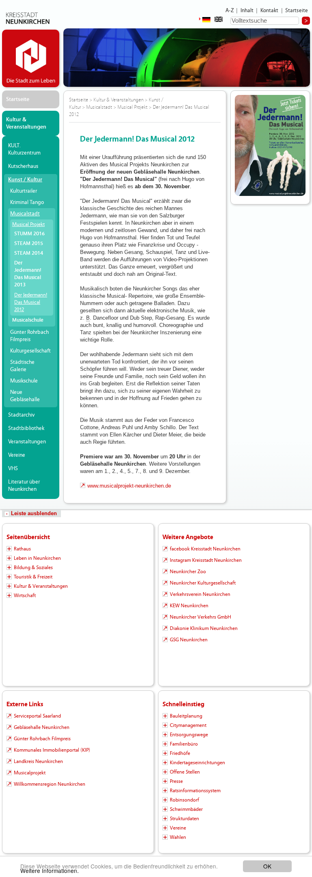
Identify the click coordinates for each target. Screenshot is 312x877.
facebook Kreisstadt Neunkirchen (205, 549)
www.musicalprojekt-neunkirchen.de (129, 486)
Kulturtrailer (23, 191)
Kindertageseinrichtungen (197, 762)
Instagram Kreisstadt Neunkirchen (206, 560)
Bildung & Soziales (33, 567)
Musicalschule (27, 320)
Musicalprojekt (30, 773)
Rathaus (22, 549)
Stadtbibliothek (26, 428)
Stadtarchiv (21, 415)
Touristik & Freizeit (33, 577)
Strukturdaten (184, 818)
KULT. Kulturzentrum (24, 149)
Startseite (296, 10)
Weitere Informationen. (49, 870)
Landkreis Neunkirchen (38, 761)
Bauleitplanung (186, 716)
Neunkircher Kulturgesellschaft (203, 583)
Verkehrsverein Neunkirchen (200, 594)
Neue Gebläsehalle (25, 396)
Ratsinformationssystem (195, 790)
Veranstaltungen (27, 441)
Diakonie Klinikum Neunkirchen (204, 628)
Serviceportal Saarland (37, 716)
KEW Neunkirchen (189, 605)
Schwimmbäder (186, 809)
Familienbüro (184, 744)
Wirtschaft (25, 595)
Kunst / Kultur (25, 179)
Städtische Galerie (22, 366)
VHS (13, 468)
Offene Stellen (185, 772)
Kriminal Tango (27, 202)
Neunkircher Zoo (188, 571)
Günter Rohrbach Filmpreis (29, 336)
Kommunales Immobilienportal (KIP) (52, 750)
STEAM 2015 (28, 244)
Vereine (16, 455)
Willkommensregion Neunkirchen (49, 784)
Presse (176, 781)
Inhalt (247, 10)
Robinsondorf (184, 800)
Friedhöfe (180, 753)
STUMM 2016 (29, 234)
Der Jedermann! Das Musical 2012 (30, 302)
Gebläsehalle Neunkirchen (41, 727)
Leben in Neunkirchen (37, 558)
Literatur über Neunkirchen (24, 485)
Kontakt (269, 10)
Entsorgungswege (189, 734)
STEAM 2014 (28, 253)
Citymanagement (188, 725)
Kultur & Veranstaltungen (26, 123)
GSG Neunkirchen (189, 640)
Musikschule (24, 381)
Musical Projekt (28, 224)
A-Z (229, 10)
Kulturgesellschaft (30, 351)
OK (267, 866)
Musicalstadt (25, 214)
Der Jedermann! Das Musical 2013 (27, 274)
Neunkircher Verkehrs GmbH (200, 617)
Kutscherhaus (23, 166)
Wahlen (178, 837)
